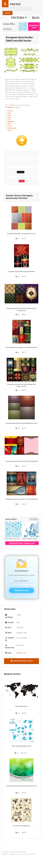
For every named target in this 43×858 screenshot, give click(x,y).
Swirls (9, 130)
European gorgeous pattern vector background (21, 461)
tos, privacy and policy (27, 854)
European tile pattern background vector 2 (21, 233)
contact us (13, 854)
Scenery (10, 111)
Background (9, 107)
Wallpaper (10, 121)
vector (15, 4)
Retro (9, 115)
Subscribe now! (21, 590)
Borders (19, 653)
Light (9, 113)
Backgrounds (11, 128)
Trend (9, 117)
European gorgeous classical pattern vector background (21, 309)
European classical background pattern (21, 271)
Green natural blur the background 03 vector (21, 786)
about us (5, 854)
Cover (9, 126)
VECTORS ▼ (19, 17)
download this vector (23, 661)
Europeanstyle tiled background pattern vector (22, 423)
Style (9, 124)
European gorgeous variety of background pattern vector (21, 385)
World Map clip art (21, 706)
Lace (9, 119)
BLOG (36, 17)
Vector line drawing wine (21, 826)
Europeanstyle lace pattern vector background (21, 347)
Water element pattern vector (21, 746)
